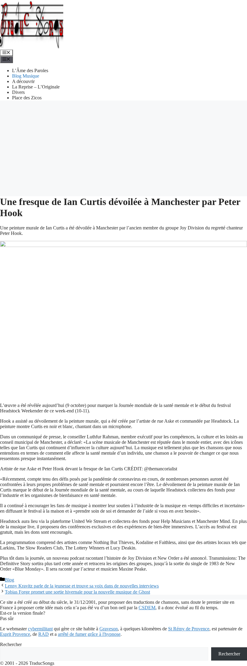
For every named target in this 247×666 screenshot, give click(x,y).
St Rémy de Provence (188, 628)
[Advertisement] (123, 147)
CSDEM (147, 607)
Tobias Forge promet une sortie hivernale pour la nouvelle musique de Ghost (77, 591)
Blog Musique (25, 75)
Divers (18, 92)
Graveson (108, 628)
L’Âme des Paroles (30, 70)
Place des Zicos (27, 97)
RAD (43, 634)
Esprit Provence (15, 634)
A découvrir (23, 81)
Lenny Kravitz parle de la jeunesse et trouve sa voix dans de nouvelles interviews (82, 585)
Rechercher (11, 644)
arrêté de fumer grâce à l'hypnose (89, 634)
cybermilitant (40, 628)
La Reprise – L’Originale (36, 86)
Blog (9, 579)
